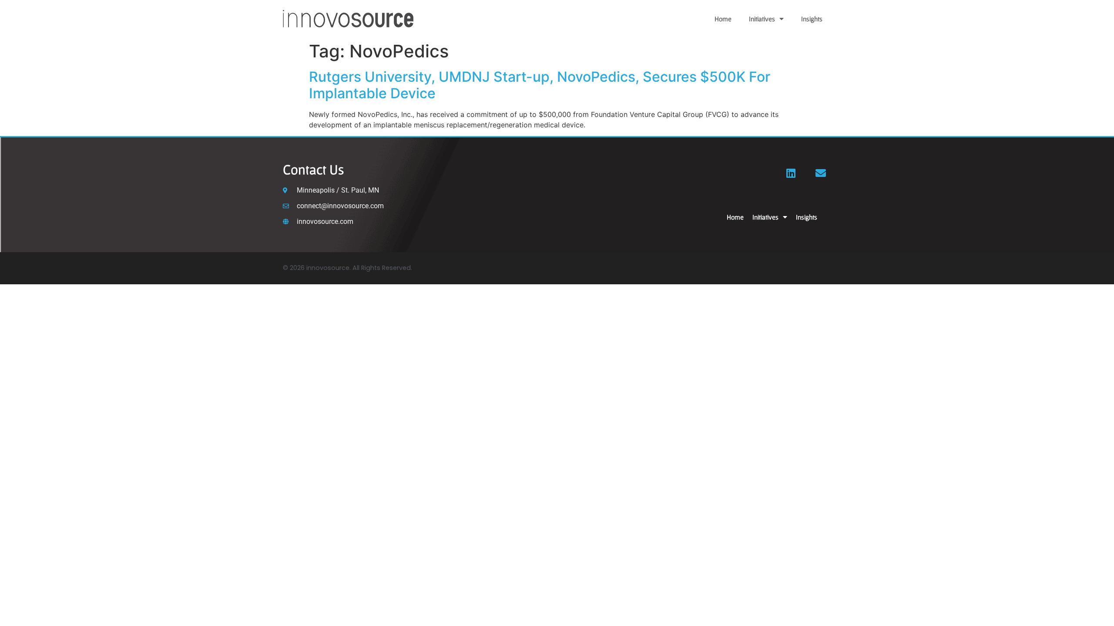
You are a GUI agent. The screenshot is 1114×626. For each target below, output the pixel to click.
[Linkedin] (791, 173)
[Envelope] (820, 173)
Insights (811, 19)
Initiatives (762, 19)
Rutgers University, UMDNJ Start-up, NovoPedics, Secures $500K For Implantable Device (539, 85)
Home (723, 19)
